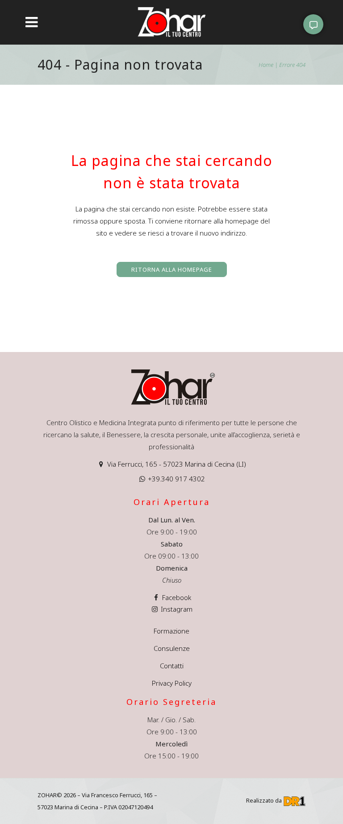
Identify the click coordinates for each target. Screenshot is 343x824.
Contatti (172, 665)
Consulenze (172, 648)
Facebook (176, 597)
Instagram (176, 609)
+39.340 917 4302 (176, 478)
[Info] (313, 24)
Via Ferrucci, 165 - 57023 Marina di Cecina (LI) (176, 464)
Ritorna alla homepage (171, 269)
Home (266, 65)
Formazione (171, 630)
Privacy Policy (172, 683)
